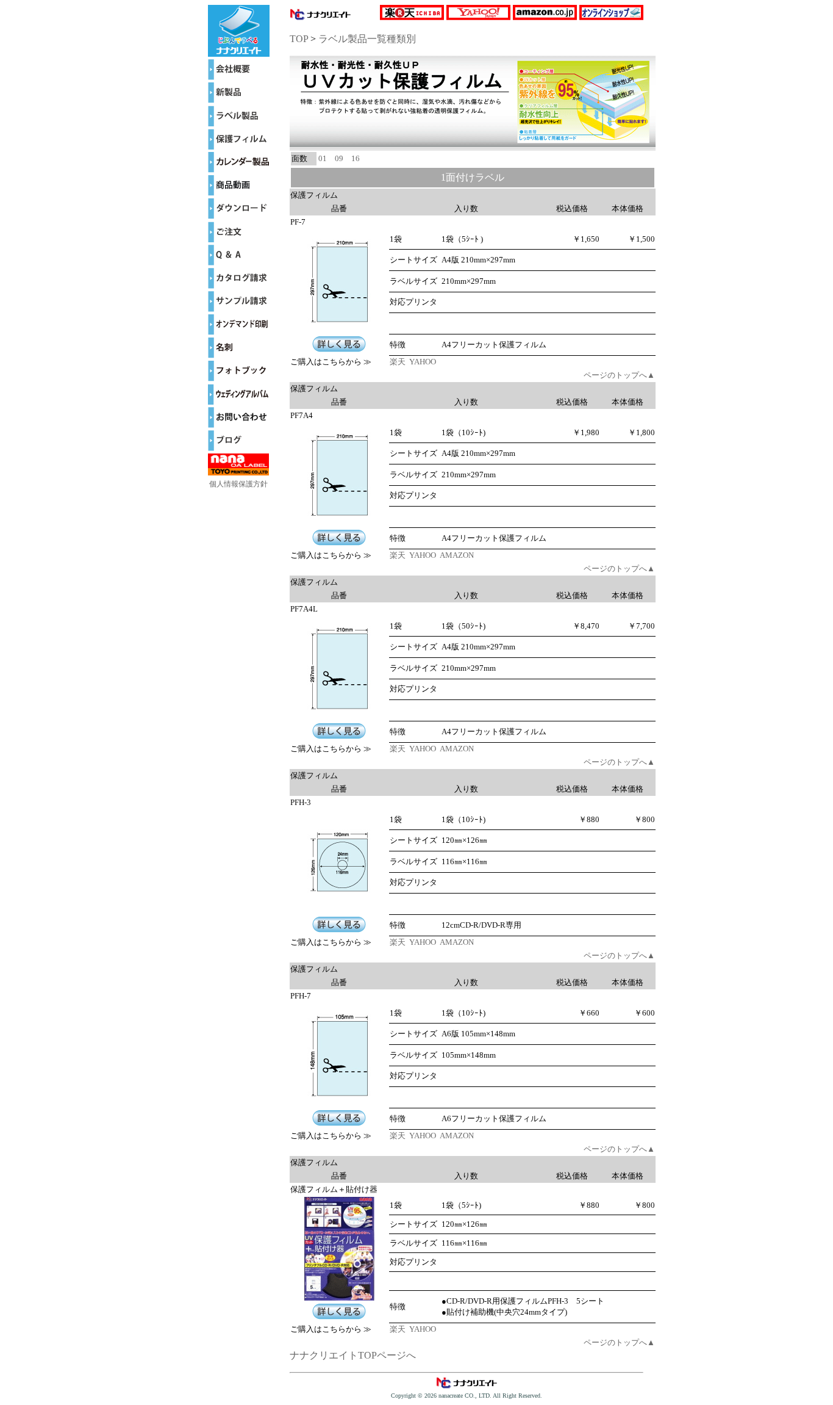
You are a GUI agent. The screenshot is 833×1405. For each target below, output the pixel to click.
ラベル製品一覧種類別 (367, 39)
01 (322, 158)
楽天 (398, 361)
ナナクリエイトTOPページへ (353, 1355)
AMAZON (458, 555)
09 (339, 158)
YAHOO (423, 361)
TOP (299, 39)
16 (355, 158)
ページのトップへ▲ (619, 375)
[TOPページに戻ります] (239, 53)
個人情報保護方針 (238, 484)
